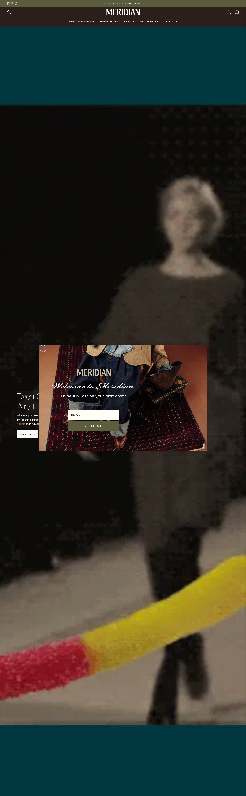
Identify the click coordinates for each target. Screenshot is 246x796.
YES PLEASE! (94, 426)
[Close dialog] (43, 348)
